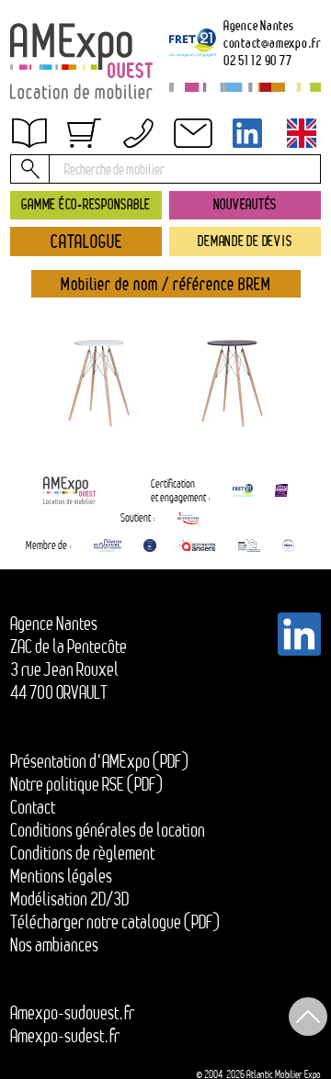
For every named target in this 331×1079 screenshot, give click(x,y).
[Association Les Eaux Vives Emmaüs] (188, 518)
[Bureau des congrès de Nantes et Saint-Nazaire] (107, 545)
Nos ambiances (54, 945)
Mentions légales (61, 876)
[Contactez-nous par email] (192, 133)
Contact (32, 807)
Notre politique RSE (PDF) (86, 784)
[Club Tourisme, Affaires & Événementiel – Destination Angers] (249, 545)
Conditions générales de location (107, 830)
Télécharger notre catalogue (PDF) (115, 922)
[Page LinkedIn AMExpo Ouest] (247, 133)
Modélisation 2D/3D (69, 899)
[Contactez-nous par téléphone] (138, 133)
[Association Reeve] (288, 545)
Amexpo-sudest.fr (65, 1036)
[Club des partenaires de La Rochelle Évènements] (149, 545)
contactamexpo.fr (272, 43)
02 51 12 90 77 (257, 60)
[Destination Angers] (197, 545)
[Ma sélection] (83, 133)
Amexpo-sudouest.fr (72, 1013)
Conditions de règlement (82, 853)
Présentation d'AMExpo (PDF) (99, 761)
